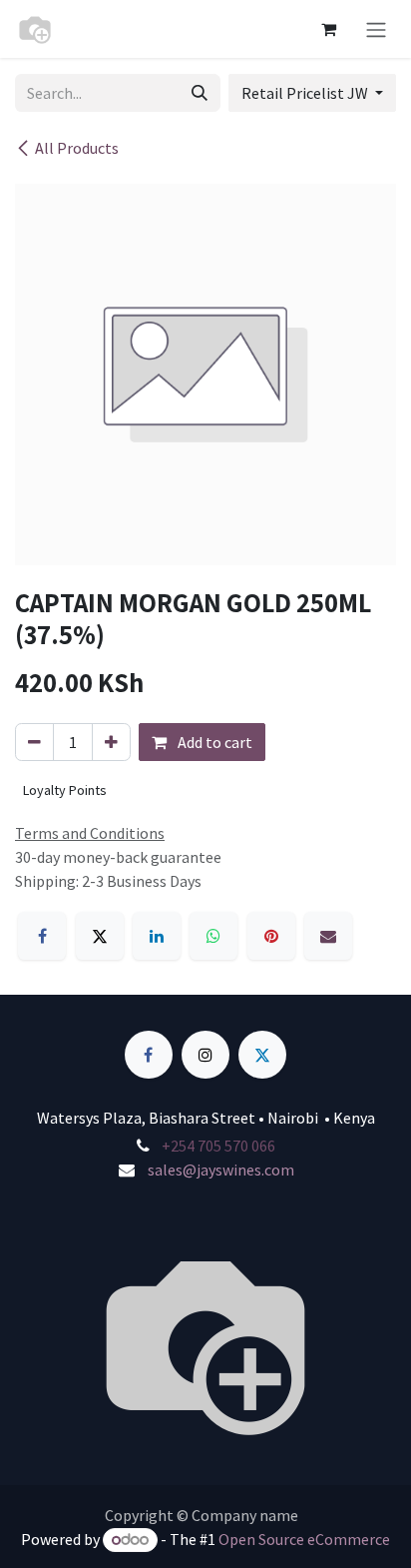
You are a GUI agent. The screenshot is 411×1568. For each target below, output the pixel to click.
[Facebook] (42, 936)
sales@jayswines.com (221, 1169)
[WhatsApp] (213, 936)
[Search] (199, 93)
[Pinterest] (271, 936)
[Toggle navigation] (376, 29)
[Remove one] (34, 742)
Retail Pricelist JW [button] (306, 93)
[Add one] (111, 742)
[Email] (328, 936)
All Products (77, 148)
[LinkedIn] (157, 936)
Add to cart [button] (213, 742)
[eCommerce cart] (328, 29)
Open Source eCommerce (304, 1539)
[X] (100, 936)
